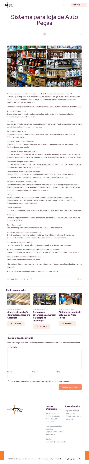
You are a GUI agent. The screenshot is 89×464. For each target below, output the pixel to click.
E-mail (35, 372)
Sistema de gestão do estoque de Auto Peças (70, 315)
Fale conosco (79, 5)
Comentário (12, 347)
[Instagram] (68, 459)
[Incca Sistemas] (8, 5)
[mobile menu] (65, 5)
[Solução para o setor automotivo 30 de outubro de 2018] (87, 455)
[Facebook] (65, 459)
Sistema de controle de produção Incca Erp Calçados (18, 315)
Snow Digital (56, 459)
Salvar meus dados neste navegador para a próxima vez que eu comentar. (40, 381)
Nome (10, 372)
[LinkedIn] (71, 459)
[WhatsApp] (74, 459)
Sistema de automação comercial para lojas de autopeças (44, 316)
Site (58, 372)
